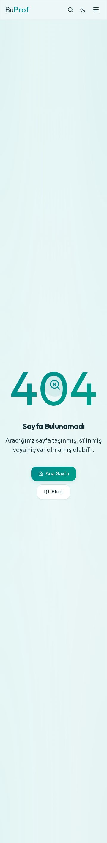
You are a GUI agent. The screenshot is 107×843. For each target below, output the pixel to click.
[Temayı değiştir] (83, 9)
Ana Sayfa (57, 473)
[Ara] (70, 9)
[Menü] (96, 10)
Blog (57, 492)
